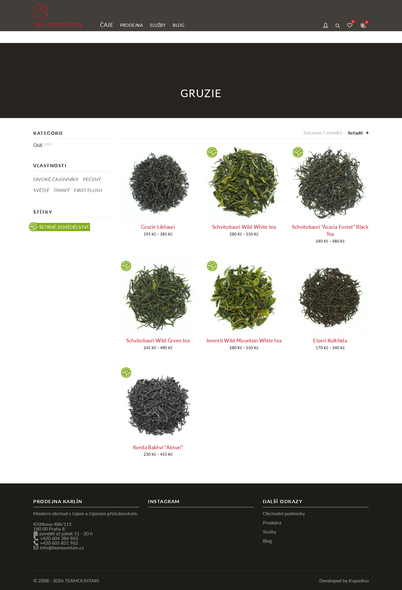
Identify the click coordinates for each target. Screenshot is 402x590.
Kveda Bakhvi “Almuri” (158, 447)
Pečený (92, 179)
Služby (158, 25)
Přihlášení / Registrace (325, 24)
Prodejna (131, 25)
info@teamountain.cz (62, 547)
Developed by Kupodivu (344, 580)
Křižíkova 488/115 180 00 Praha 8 (52, 526)
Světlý (41, 190)
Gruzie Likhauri (158, 226)
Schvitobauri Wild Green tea (158, 340)
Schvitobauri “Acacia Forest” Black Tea (330, 230)
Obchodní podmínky (284, 513)
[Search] (337, 24)
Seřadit (355, 132)
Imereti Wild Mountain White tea (244, 340)
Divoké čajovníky (56, 179)
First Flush (88, 190)
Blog (178, 25)
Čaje (106, 24)
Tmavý (62, 190)
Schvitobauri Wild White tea (244, 226)
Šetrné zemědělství (63, 226)
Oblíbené (353, 22)
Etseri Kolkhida (330, 340)
